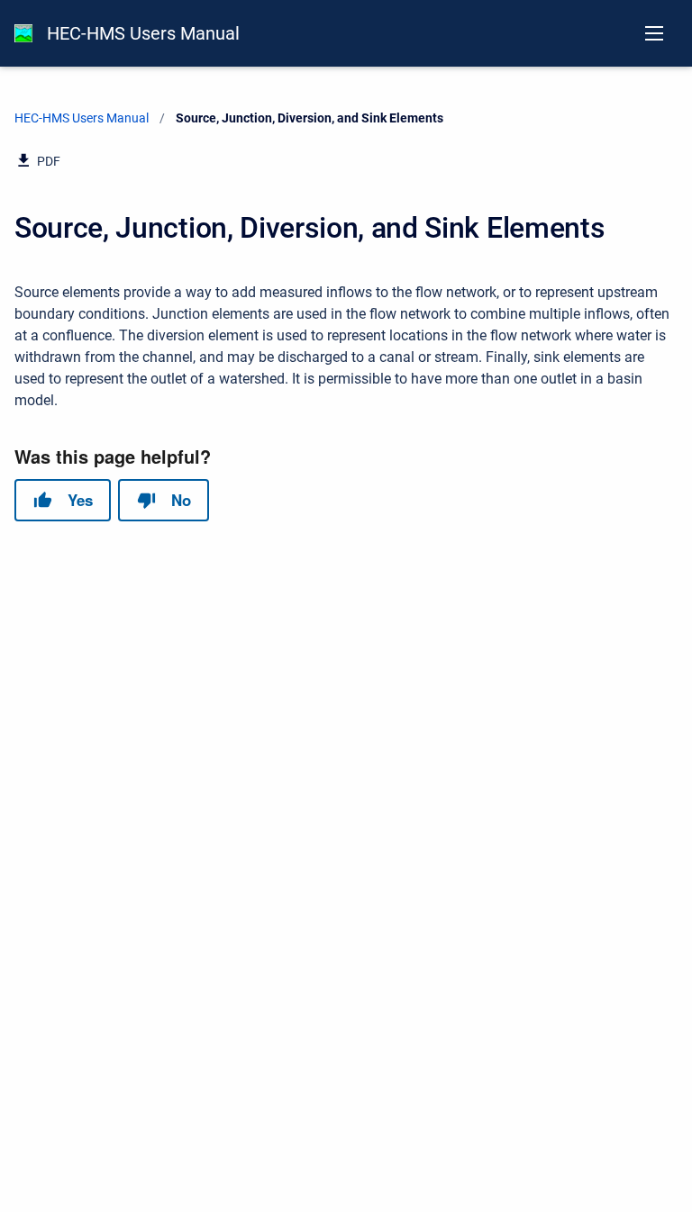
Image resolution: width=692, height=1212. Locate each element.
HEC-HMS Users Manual (143, 33)
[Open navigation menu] (654, 33)
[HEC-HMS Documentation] (23, 33)
